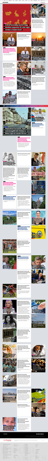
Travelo (23, 0)
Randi (31, 0)
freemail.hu (37, 450)
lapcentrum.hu (37, 453)
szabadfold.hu (15, 450)
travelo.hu (26, 451)
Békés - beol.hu (5, 447)
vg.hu (14, 456)
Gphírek (26, 0)
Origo (4, 0)
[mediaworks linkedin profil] (44, 440)
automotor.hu (26, 446)
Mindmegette (10, 0)
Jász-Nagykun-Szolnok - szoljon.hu (7, 454)
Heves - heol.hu (5, 453)
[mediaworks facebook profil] (42, 440)
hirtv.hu (15, 451)
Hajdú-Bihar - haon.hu (5, 452)
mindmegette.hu (27, 450)
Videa (13, 0)
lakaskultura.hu (26, 447)
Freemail (20, 0)
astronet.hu (26, 445)
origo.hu (15, 452)
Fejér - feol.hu (4, 450)
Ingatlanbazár (35, 0)
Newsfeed (16, 0)
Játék (38, 0)
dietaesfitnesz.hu (27, 452)
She (28, 0)
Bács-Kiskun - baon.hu (5, 445)
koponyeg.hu (37, 451)
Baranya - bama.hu (5, 446)
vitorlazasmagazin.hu (27, 453)
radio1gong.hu (37, 457)
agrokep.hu (15, 457)
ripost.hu (37, 444)
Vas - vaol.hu (15, 444)
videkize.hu (26, 454)
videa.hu (37, 452)
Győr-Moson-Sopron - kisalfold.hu (7, 451)
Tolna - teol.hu (4, 458)
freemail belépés (43, 2)
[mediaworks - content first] (7, 440)
